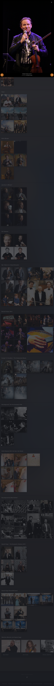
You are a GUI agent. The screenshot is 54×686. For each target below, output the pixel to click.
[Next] (52, 74)
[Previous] (2, 74)
